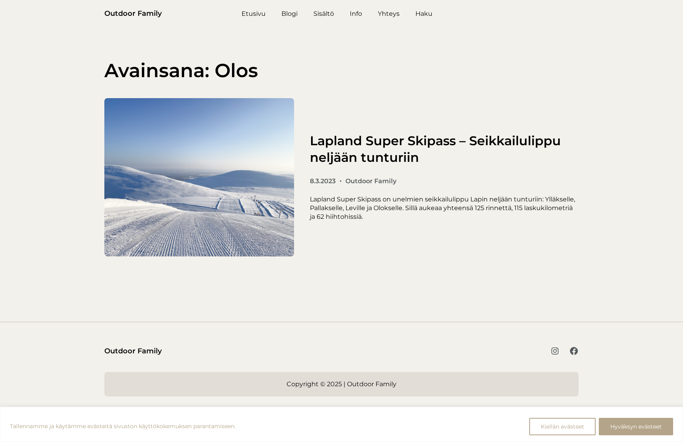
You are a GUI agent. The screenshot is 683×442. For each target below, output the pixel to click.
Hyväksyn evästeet (636, 426)
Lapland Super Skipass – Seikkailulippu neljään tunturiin (435, 149)
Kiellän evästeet (562, 426)
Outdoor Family (133, 13)
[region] (341, 424)
